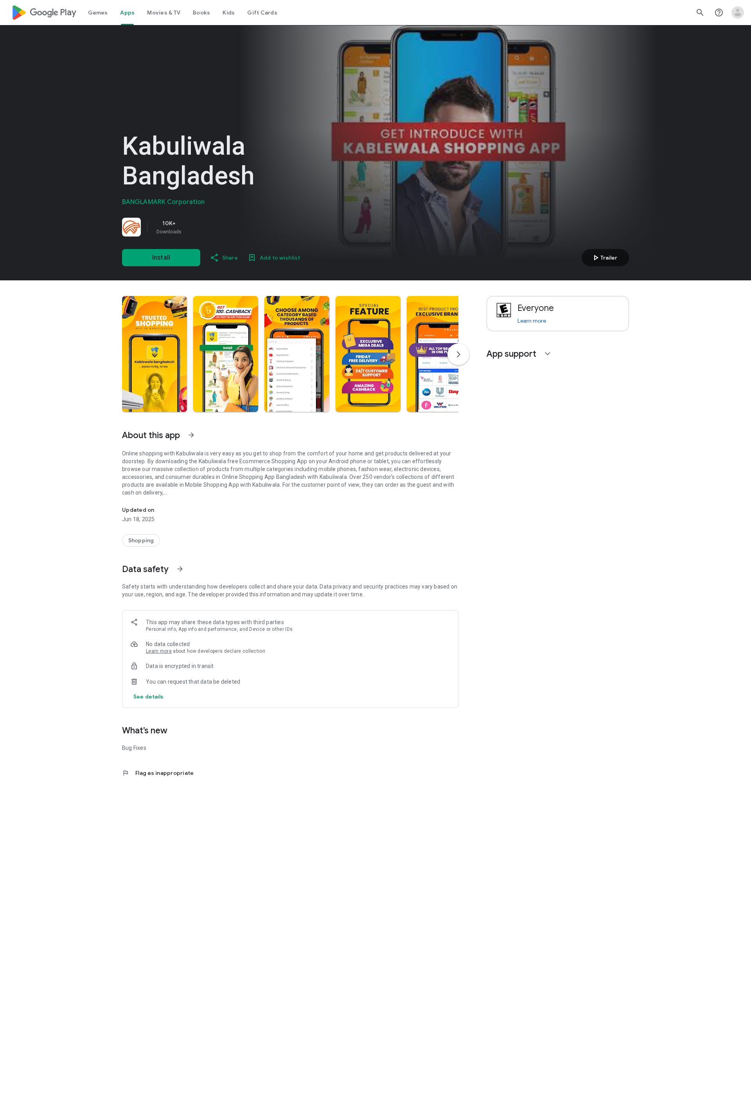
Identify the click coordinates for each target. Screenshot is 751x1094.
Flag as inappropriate (158, 772)
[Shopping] (141, 540)
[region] (231, 227)
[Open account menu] (737, 12)
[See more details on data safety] (148, 696)
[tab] (98, 12)
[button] (154, 354)
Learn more (159, 651)
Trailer (604, 257)
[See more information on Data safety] (180, 569)
